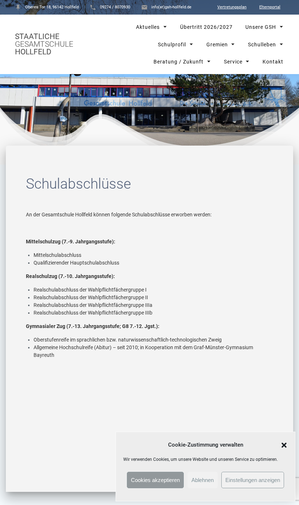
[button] (284, 445)
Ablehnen (202, 480)
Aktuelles (148, 27)
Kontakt (272, 62)
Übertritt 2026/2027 (206, 27)
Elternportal (269, 7)
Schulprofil (172, 44)
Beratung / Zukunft (178, 62)
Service (233, 62)
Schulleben (262, 44)
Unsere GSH (260, 27)
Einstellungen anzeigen (252, 480)
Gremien (217, 44)
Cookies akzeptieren (155, 480)
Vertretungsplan (231, 7)
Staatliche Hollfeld (44, 44)
